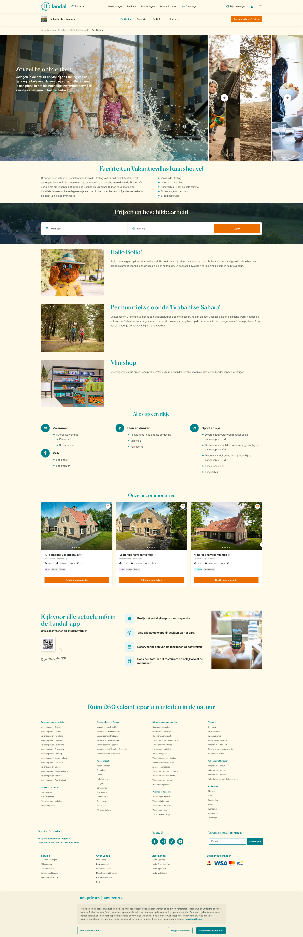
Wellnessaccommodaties (163, 762)
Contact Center (71, 842)
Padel (210, 804)
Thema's (212, 722)
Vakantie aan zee (159, 810)
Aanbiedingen (148, 6)
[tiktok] (172, 843)
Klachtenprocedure (49, 877)
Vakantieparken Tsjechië (107, 745)
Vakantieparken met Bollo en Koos (223, 779)
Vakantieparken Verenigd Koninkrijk (112, 749)
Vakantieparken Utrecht (51, 767)
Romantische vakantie (217, 740)
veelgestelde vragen (58, 838)
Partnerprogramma (104, 877)
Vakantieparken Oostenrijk (108, 740)
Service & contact (168, 6)
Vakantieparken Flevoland (52, 736)
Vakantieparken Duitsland (107, 736)
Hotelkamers (102, 779)
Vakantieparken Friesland (51, 740)
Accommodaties (104, 761)
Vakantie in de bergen (161, 814)
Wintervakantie (214, 736)
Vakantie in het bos (160, 801)
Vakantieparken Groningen (52, 749)
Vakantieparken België (106, 727)
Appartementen (103, 766)
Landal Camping (158, 860)
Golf (210, 795)
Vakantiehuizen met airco (163, 780)
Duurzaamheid (102, 864)
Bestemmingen (114, 6)
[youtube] (180, 843)
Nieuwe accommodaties (51, 801)
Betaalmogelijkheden (50, 873)
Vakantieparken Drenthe (51, 731)
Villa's (99, 805)
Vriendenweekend (216, 753)
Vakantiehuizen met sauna (163, 775)
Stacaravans (102, 792)
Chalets (100, 774)
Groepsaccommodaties (162, 731)
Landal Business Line (161, 864)
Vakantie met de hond (217, 745)
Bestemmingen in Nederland (53, 722)
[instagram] (163, 843)
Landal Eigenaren (159, 868)
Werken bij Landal (104, 868)
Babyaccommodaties (161, 727)
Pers (98, 882)
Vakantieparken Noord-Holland (54, 758)
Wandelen (212, 809)
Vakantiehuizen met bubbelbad (165, 771)
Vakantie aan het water (162, 805)
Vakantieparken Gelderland (52, 745)
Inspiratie (131, 6)
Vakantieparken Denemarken (109, 731)
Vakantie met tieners (217, 774)
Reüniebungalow (159, 753)
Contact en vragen (49, 860)
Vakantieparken (48, 30)
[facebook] (155, 843)
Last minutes (46, 792)
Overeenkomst (47, 868)
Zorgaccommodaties (161, 767)
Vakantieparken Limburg (51, 753)
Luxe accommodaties (161, 749)
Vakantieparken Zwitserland (108, 753)
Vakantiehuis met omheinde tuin (166, 740)
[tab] (104, 98)
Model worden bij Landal (106, 873)
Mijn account (46, 864)
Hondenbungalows (160, 784)
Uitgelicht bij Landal (50, 787)
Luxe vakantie (214, 731)
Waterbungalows (104, 810)
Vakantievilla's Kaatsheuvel (74, 30)
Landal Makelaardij (159, 873)
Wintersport (213, 813)
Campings (191, 6)
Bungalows (101, 770)
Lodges (100, 783)
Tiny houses (102, 801)
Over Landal (101, 860)
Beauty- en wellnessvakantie (220, 749)
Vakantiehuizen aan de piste (164, 758)
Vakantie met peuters (217, 770)
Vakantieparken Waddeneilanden (55, 771)
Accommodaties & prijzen (246, 19)
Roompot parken (48, 805)
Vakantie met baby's (216, 766)
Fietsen (211, 791)
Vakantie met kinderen (218, 761)
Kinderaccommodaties (162, 745)
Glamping (212, 727)
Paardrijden (213, 800)
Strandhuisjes (103, 796)
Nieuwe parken (47, 796)
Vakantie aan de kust (161, 796)
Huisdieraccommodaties (162, 736)
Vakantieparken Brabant (51, 727)
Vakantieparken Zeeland (51, 775)
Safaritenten (102, 788)
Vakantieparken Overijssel (52, 762)
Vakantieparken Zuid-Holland (53, 780)
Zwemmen (212, 817)
